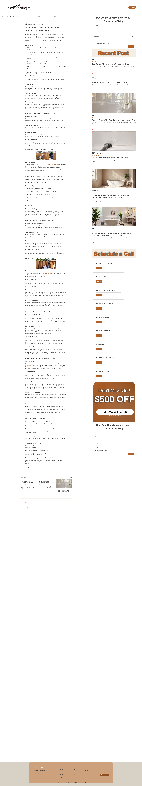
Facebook (104, 769)
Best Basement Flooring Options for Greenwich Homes (28, 482)
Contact (87, 774)
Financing (61, 777)
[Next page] (121, 246)
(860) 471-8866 (42, 770)
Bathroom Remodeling (96, 117)
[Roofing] (74, 774)
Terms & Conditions (87, 768)
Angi (104, 770)
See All (71, 477)
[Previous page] (107, 246)
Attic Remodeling (95, 80)
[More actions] (65, 24)
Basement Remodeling (96, 61)
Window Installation (41, 16)
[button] (99, 268)
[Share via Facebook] (25, 467)
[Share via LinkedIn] (31, 467)
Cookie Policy (87, 772)
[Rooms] (74, 771)
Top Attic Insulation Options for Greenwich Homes (45, 482)
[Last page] (123, 246)
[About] (74, 776)
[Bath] (74, 768)
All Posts (3, 16)
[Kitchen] (74, 769)
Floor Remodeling (31, 16)
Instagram (104, 767)
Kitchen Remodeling (11, 16)
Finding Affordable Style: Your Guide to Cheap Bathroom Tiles (63, 491)
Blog (87, 773)
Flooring (61, 772)
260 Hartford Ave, (44, 772)
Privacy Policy (87, 770)
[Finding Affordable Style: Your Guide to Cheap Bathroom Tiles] (64, 483)
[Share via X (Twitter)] (28, 467)
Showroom (62, 766)
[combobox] (113, 36)
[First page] (105, 246)
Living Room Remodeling (73, 16)
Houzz (104, 772)
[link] (108, 263)
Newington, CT (36, 773)
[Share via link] (34, 467)
